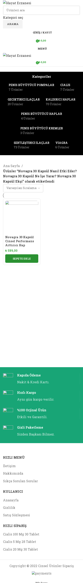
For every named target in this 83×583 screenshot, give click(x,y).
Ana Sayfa (12, 166)
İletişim (9, 466)
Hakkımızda (13, 473)
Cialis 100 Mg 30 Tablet (21, 534)
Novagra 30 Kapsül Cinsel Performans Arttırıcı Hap (19, 241)
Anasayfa (11, 500)
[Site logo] (17, 2)
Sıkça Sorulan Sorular (20, 481)
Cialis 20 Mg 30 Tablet (20, 549)
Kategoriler (41, 76)
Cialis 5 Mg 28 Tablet (19, 541)
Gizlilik (9, 507)
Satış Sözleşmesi (16, 515)
